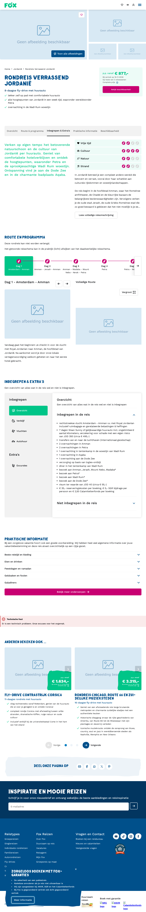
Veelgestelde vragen (86, 848)
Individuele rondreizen (16, 848)
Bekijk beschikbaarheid (121, 90)
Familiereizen (11, 852)
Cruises (8, 866)
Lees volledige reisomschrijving (96, 215)
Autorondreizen (13, 857)
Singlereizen (11, 843)
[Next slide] (137, 266)
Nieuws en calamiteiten (88, 843)
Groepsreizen (11, 839)
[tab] (97, 415)
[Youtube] (116, 836)
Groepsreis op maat (46, 862)
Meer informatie (23, 900)
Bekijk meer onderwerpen (71, 592)
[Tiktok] (123, 836)
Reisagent (41, 852)
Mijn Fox (40, 857)
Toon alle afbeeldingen (69, 53)
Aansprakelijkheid (13, 904)
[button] (38, 697)
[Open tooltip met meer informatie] (118, 82)
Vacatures (41, 848)
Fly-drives (10, 862)
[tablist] (38, 668)
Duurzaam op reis (45, 843)
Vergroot (127, 292)
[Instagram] (131, 836)
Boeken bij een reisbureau (89, 839)
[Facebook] (138, 836)
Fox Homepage (11, 5)
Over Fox (40, 839)
